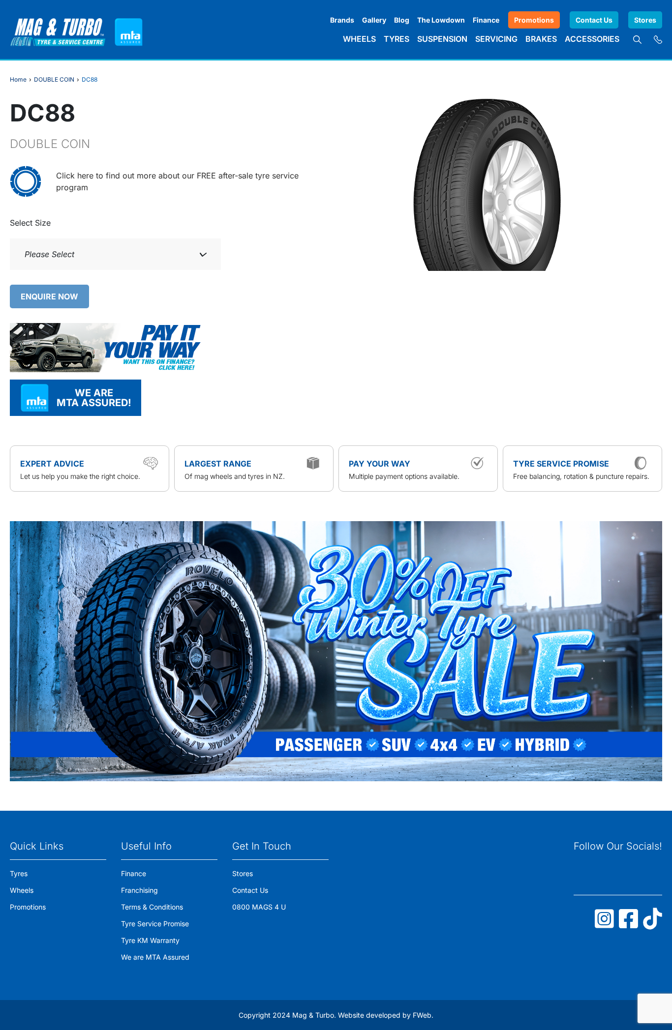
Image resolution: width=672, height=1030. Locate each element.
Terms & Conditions (152, 907)
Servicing (496, 39)
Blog (401, 20)
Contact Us (594, 20)
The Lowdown (441, 20)
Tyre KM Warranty (150, 940)
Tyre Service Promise (155, 923)
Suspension (442, 39)
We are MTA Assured (155, 957)
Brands (342, 20)
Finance (486, 20)
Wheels (359, 39)
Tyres (396, 39)
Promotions (534, 20)
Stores (645, 20)
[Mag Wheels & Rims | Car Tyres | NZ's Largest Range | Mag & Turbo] (58, 29)
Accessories (592, 39)
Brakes (541, 39)
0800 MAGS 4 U (259, 907)
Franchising (139, 890)
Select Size (30, 223)
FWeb (422, 1015)
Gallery (374, 20)
